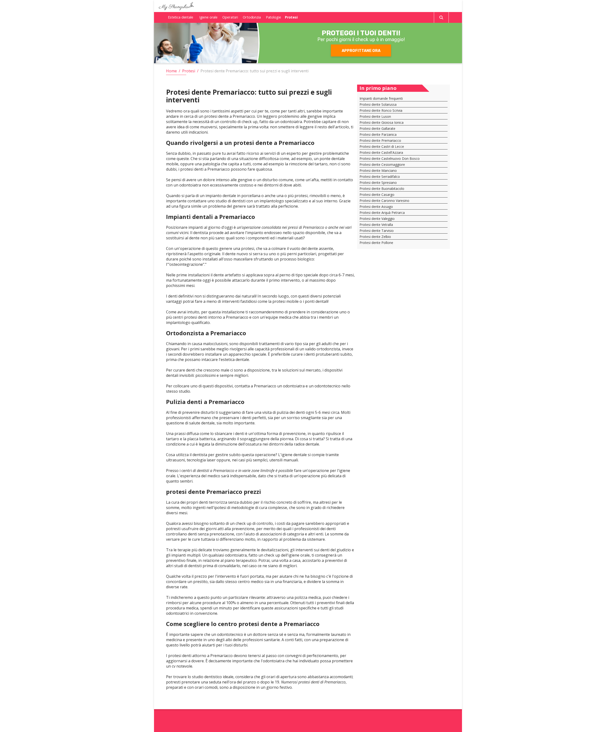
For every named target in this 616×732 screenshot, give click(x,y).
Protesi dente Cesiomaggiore (382, 164)
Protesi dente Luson (375, 116)
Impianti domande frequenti (381, 98)
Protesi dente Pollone (376, 242)
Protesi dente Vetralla (376, 224)
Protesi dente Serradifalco (379, 176)
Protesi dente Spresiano (378, 182)
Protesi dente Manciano (378, 170)
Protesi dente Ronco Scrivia (380, 110)
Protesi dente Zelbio (375, 236)
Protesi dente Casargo (376, 194)
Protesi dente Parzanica (378, 134)
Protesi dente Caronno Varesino (384, 200)
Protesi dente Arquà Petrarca (382, 212)
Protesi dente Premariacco (380, 140)
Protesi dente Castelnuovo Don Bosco (389, 158)
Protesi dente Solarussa (378, 104)
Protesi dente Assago (376, 206)
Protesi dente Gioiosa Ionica (381, 122)
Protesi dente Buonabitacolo (381, 188)
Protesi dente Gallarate (377, 128)
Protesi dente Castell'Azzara (381, 152)
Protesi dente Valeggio (377, 218)
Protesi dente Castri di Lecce (381, 146)
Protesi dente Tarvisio (376, 230)
